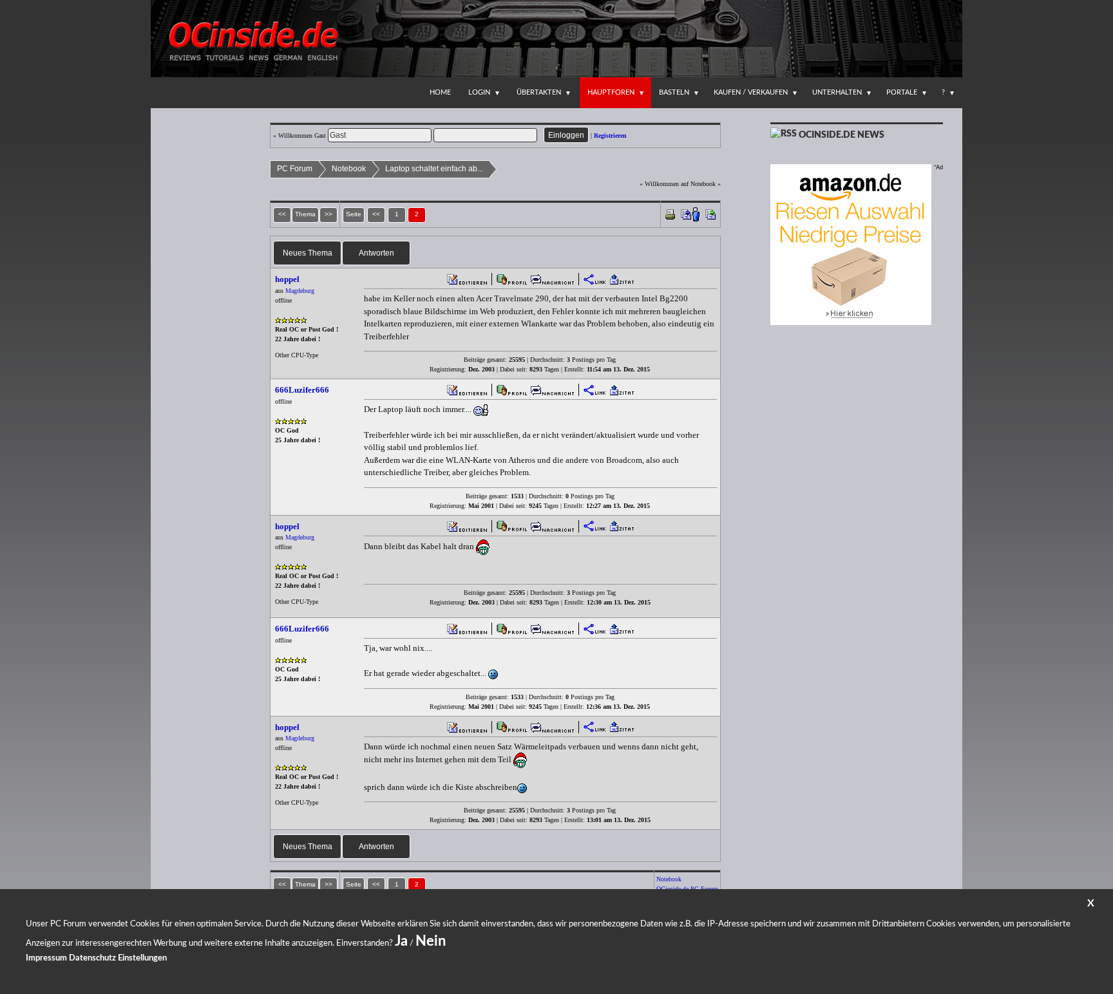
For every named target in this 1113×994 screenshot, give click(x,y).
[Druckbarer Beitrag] (670, 213)
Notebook (349, 168)
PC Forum (294, 168)
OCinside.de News (841, 135)
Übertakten (539, 92)
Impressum (46, 958)
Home (440, 92)
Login (479, 92)
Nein (430, 941)
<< (376, 214)
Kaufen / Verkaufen (751, 92)
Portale (901, 92)
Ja (401, 941)
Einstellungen (142, 958)
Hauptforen (610, 92)
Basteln (674, 92)
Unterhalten (837, 92)
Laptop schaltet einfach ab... (434, 168)
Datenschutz (92, 958)
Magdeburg (299, 290)
